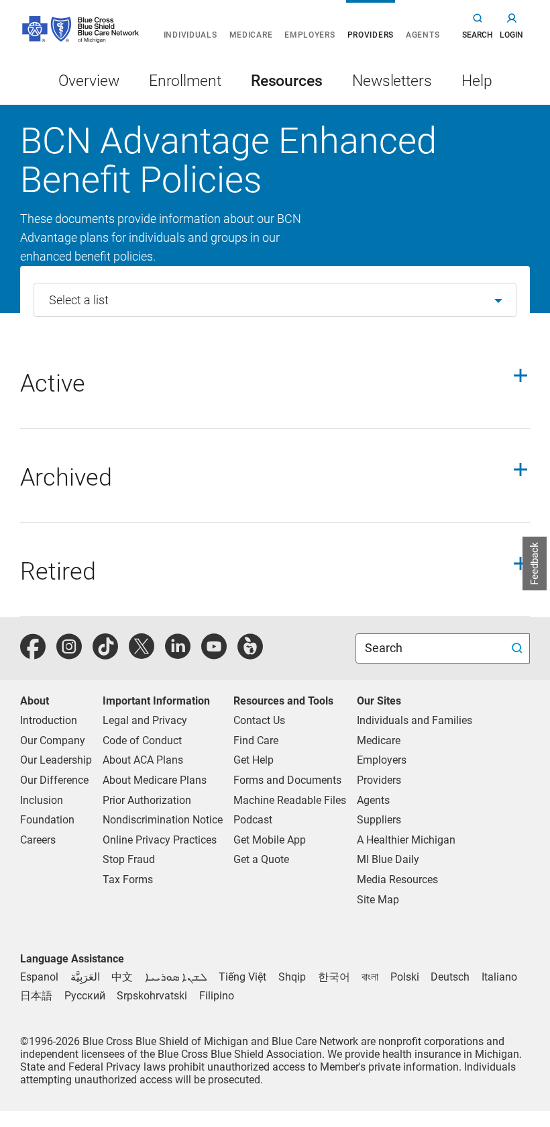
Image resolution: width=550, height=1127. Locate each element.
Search (385, 648)
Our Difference (54, 780)
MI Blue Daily (388, 859)
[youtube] (214, 653)
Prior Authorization (147, 800)
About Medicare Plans (155, 780)
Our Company (52, 740)
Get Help (253, 760)
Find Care (255, 740)
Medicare (378, 740)
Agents (373, 800)
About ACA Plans (143, 760)
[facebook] (33, 653)
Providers (379, 780)
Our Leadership (56, 760)
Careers (38, 839)
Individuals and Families (414, 720)
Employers (381, 760)
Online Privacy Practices (160, 839)
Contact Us (259, 720)
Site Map (378, 899)
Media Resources (397, 879)
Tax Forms (128, 879)
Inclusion (41, 800)
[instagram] (69, 653)
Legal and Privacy (145, 720)
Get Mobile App (269, 839)
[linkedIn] (177, 653)
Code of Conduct (142, 740)
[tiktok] (105, 653)
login (511, 35)
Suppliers (379, 819)
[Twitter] (141, 653)
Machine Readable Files (289, 800)
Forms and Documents (287, 780)
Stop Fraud (129, 859)
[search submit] (519, 648)
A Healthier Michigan (406, 839)
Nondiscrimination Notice (163, 819)
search (477, 35)
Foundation (47, 819)
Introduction (48, 720)
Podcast (252, 819)
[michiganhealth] (250, 653)
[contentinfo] (275, 388)
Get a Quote (261, 859)
